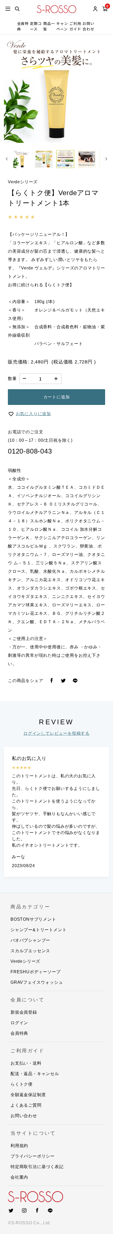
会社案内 (19, 1177)
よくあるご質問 (26, 1105)
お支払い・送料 (26, 1063)
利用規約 (19, 1145)
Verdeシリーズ (25, 961)
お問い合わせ (88, 26)
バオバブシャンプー (30, 940)
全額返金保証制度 (28, 1094)
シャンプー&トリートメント (38, 930)
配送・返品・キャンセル (35, 1073)
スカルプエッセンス (30, 951)
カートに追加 (56, 397)
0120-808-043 (30, 451)
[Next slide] (106, 159)
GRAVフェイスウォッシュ (37, 982)
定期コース (36, 26)
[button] (22, 159)
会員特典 (23, 26)
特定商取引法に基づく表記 (37, 1166)
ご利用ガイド (75, 26)
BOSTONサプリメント (33, 919)
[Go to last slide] (7, 159)
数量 (12, 378)
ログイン (19, 1022)
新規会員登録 (24, 1012)
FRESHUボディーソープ (35, 972)
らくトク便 (22, 1084)
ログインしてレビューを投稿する (56, 733)
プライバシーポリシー (33, 1156)
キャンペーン (62, 26)
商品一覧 (49, 26)
